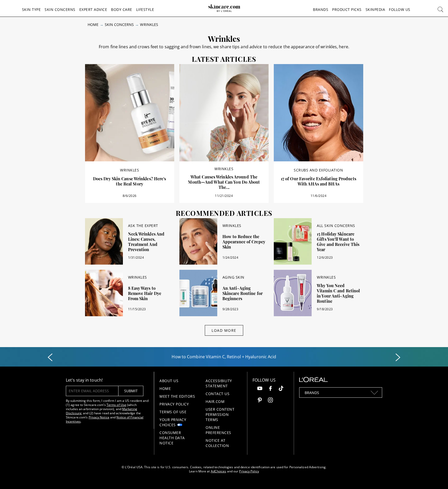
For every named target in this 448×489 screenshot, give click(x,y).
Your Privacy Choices (172, 422)
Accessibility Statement (219, 383)
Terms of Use (116, 405)
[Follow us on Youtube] (259, 389)
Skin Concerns (60, 9)
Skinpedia (375, 9)
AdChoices (218, 471)
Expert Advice (93, 9)
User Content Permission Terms (220, 414)
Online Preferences (218, 430)
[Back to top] (436, 477)
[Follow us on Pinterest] (259, 400)
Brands (320, 9)
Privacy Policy (174, 404)
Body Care (121, 9)
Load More (224, 330)
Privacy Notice (99, 417)
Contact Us (217, 393)
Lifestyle (145, 9)
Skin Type (31, 9)
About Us (168, 380)
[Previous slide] (50, 357)
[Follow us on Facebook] (270, 389)
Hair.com (215, 401)
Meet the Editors (177, 396)
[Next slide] (398, 357)
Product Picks (347, 9)
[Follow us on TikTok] (281, 389)
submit (131, 390)
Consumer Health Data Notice (172, 437)
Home (93, 24)
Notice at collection (217, 443)
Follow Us (399, 9)
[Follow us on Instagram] (270, 400)
